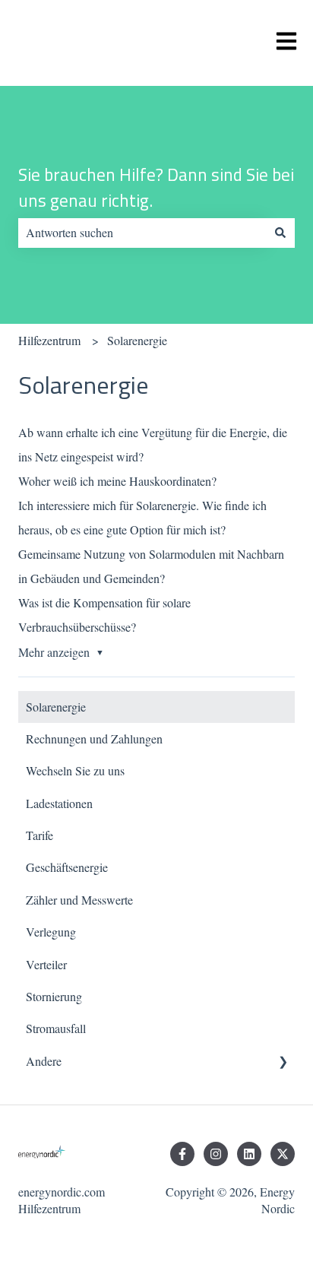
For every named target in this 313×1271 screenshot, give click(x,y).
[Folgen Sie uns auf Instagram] (216, 1154)
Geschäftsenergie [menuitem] (67, 867)
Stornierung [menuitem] (54, 996)
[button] (282, 1062)
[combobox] (142, 232)
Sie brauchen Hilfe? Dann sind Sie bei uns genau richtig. (156, 188)
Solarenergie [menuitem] (56, 707)
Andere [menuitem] (44, 1061)
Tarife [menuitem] (39, 835)
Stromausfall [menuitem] (56, 1028)
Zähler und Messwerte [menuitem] (79, 900)
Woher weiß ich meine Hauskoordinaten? (117, 481)
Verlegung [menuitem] (51, 932)
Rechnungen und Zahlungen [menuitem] (94, 738)
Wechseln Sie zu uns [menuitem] (75, 770)
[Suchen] (280, 232)
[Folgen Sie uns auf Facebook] (182, 1154)
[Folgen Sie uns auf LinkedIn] (249, 1154)
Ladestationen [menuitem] (59, 803)
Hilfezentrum (49, 340)
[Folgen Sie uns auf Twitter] (282, 1154)
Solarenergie (137, 340)
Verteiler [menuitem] (46, 964)
